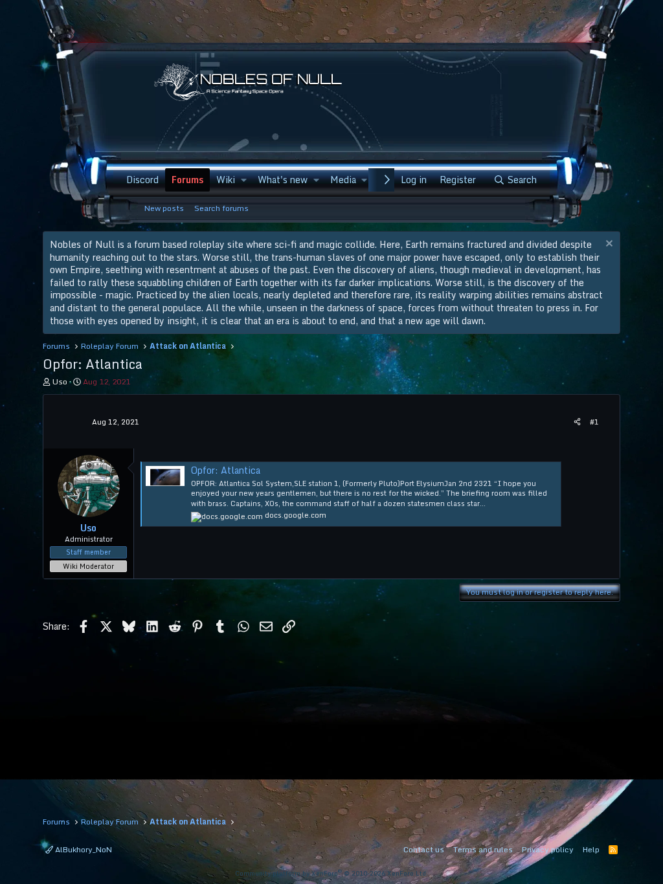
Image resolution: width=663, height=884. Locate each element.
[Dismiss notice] (607, 245)
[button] (243, 180)
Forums (187, 179)
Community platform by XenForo (331, 873)
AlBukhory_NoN (82, 849)
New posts (164, 208)
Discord (142, 179)
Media (343, 179)
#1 (594, 422)
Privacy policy (548, 849)
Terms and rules (483, 849)
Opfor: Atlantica (225, 470)
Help (591, 849)
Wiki (225, 179)
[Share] (577, 422)
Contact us (423, 849)
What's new (283, 179)
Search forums (221, 208)
